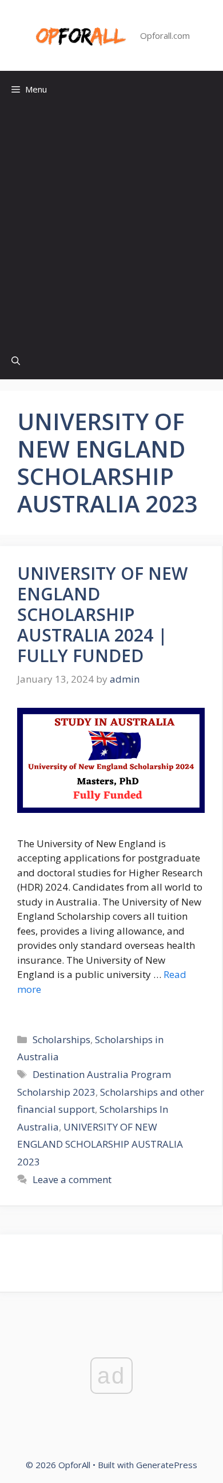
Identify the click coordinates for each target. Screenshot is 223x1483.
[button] (15, 360)
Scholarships (61, 1039)
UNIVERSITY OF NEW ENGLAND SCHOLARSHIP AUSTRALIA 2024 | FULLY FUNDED (102, 614)
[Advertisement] (111, 225)
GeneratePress (166, 1464)
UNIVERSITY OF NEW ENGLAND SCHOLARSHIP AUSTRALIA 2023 (100, 1144)
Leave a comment (72, 1179)
